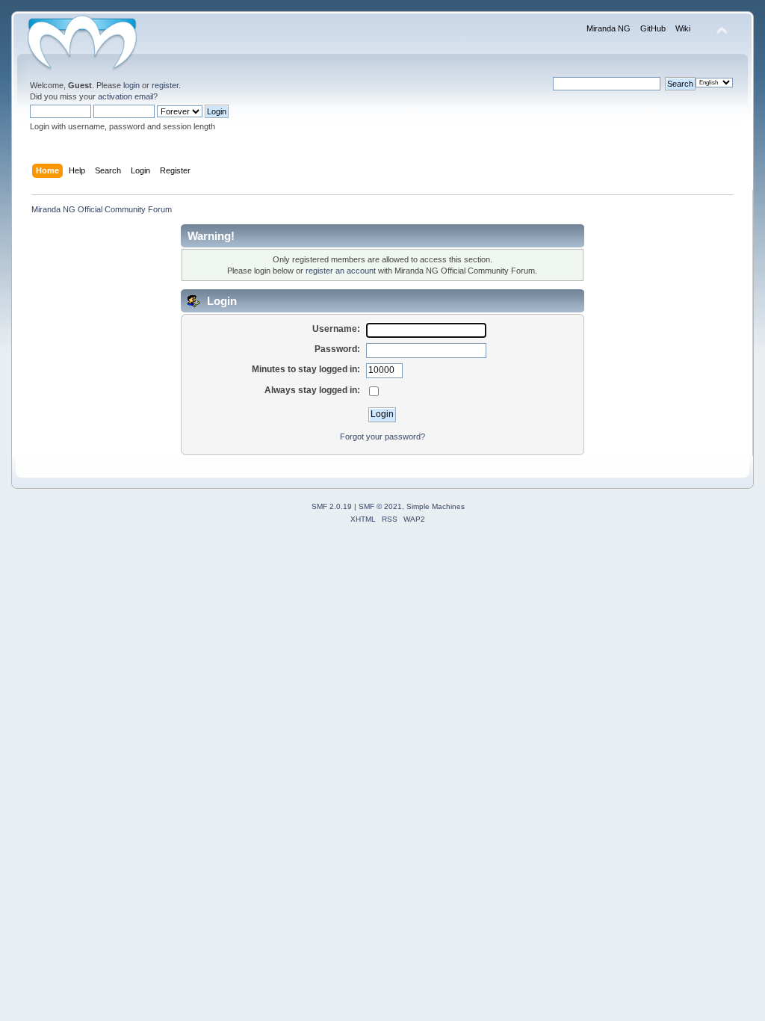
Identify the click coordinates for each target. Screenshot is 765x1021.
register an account (341, 270)
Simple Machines (435, 506)
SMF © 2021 (380, 506)
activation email (125, 96)
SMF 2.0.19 (332, 506)
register (165, 85)
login (131, 85)
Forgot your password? (382, 436)
